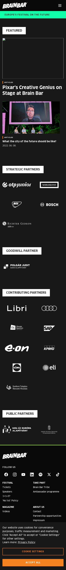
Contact (37, 512)
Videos (6, 512)
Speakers (7, 492)
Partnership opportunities (47, 516)
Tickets (6, 487)
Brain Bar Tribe (41, 487)
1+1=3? (6, 496)
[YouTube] (23, 474)
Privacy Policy (26, 542)
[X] (49, 474)
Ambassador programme (46, 492)
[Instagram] (14, 474)
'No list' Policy (10, 501)
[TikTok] (57, 474)
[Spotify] (40, 474)
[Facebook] (6, 474)
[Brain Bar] (15, 5)
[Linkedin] (32, 474)
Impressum (39, 520)
